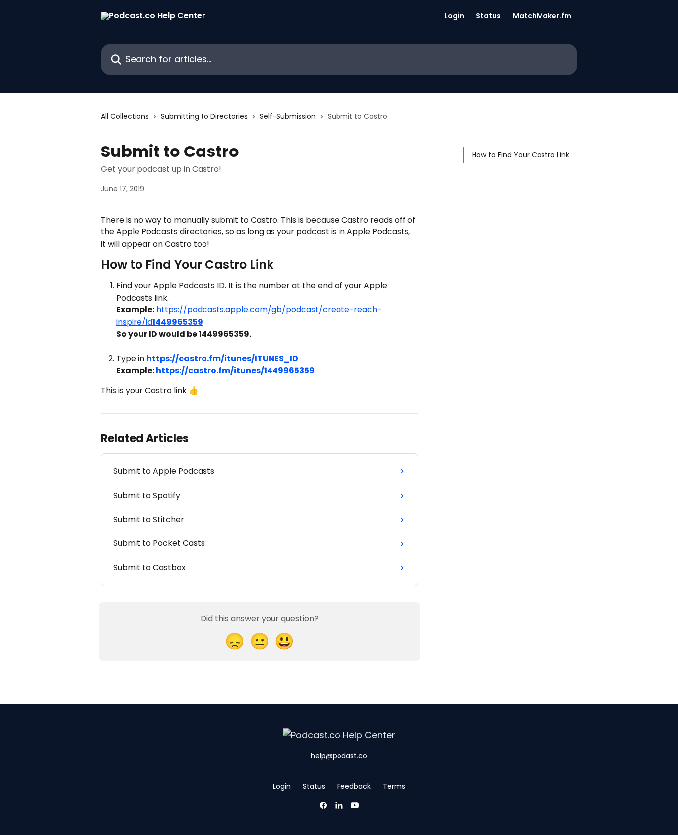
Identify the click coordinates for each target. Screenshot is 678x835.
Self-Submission (288, 116)
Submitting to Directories (204, 116)
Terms (394, 786)
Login (454, 15)
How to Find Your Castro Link (520, 155)
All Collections (125, 116)
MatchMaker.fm (542, 15)
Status (488, 15)
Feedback (354, 786)
